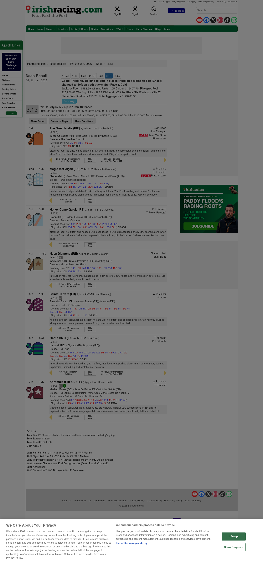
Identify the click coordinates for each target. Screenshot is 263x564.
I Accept (234, 536)
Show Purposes (233, 547)
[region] (131, 541)
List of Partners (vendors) (131, 543)
